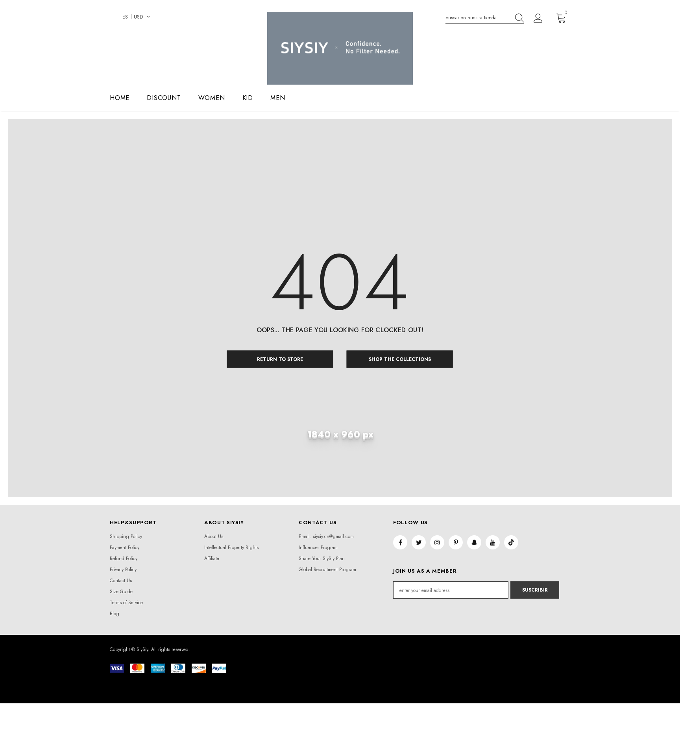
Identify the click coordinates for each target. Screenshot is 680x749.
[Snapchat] (474, 542)
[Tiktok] (511, 542)
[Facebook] (400, 542)
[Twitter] (419, 542)
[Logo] (340, 48)
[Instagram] (437, 542)
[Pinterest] (456, 542)
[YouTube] (493, 542)
